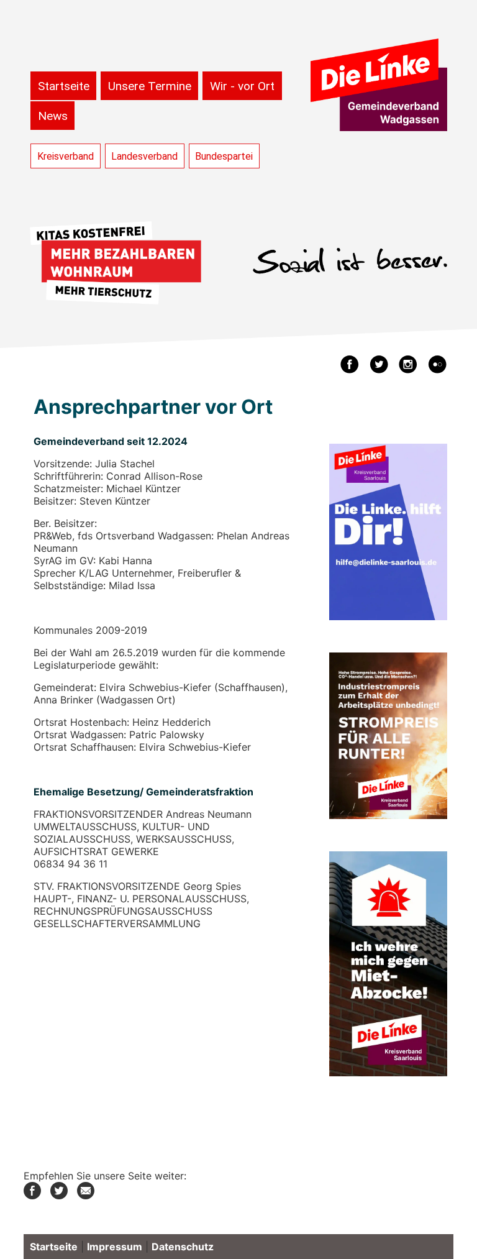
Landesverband (144, 156)
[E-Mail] (85, 1195)
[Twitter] (59, 1195)
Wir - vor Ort (242, 86)
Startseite (63, 86)
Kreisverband (65, 156)
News (53, 116)
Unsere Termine (149, 86)
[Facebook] (32, 1195)
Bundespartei (224, 156)
